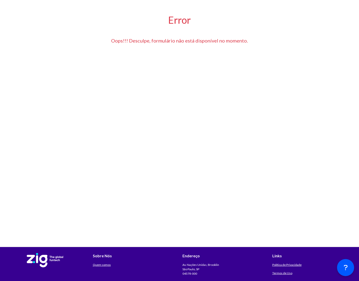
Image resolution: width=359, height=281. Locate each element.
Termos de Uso (282, 273)
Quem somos (102, 265)
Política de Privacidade (287, 265)
